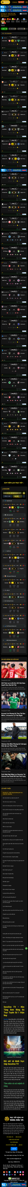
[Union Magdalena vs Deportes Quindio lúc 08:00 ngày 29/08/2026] (14, 472)
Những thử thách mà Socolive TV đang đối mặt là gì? (13, 988)
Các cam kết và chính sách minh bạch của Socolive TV (12, 814)
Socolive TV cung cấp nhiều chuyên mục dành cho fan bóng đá (13, 901)
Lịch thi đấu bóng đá (7, 906)
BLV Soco (22, 28)
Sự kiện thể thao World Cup (9, 893)
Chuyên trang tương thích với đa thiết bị (11, 852)
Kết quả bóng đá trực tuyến (9, 922)
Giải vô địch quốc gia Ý (8, 869)
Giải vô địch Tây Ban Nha (8, 873)
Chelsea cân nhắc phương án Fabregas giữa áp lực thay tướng (14, 745)
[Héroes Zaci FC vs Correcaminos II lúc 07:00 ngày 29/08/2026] (14, 326)
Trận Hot (13, 28)
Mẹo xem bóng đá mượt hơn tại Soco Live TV (12, 954)
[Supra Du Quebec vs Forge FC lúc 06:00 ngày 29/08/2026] (14, 180)
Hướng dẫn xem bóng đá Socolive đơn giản (12, 933)
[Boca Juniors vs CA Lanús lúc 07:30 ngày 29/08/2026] (14, 355)
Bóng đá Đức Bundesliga (8, 877)
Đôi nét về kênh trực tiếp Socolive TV (11, 798)
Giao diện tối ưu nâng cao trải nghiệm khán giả (13, 839)
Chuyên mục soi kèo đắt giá (9, 914)
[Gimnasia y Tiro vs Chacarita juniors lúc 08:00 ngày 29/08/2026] (14, 457)
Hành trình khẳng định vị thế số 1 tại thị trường (12, 805)
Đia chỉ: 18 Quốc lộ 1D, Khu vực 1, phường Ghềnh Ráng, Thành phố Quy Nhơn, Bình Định (13, 1166)
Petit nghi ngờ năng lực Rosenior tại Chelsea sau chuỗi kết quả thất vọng (13, 775)
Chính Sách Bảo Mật (14, 1139)
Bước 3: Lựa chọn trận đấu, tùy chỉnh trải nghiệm (13, 945)
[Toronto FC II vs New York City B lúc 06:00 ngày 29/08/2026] (14, 146)
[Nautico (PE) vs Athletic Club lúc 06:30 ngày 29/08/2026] (14, 224)
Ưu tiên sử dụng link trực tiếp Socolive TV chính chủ (13, 967)
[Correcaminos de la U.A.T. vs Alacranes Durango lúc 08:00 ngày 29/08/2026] (14, 443)
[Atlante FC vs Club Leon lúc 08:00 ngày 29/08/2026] (14, 414)
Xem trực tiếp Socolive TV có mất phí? (11, 992)
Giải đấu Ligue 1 (6, 881)
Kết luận (4, 1002)
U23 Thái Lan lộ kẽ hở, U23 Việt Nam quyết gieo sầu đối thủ (13, 684)
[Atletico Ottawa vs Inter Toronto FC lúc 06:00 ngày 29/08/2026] (14, 161)
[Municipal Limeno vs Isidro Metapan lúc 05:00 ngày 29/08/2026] (14, 72)
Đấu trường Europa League (9, 889)
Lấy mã (14, 1148)
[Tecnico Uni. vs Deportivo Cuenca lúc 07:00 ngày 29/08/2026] (14, 268)
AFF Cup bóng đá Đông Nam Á (9, 897)
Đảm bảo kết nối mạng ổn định (9, 958)
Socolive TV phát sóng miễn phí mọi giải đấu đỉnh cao (13, 861)
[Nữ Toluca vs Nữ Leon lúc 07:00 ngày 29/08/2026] (14, 253)
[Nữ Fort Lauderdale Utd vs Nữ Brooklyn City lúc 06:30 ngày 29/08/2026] (14, 239)
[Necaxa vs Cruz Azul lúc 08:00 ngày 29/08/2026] (14, 399)
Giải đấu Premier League (8, 866)
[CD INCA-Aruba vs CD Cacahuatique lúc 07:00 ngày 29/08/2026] (14, 341)
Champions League (7, 885)
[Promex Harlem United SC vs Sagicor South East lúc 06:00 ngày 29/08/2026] (14, 195)
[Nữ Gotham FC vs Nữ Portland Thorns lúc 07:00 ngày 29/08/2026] (14, 312)
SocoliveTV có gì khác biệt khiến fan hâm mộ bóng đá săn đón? (13, 831)
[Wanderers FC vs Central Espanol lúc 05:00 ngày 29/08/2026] (14, 58)
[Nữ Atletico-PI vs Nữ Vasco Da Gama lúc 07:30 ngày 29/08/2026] (14, 385)
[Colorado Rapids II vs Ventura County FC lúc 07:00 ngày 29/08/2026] (14, 297)
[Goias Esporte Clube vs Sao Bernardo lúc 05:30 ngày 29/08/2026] (14, 102)
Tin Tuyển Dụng (14, 1142)
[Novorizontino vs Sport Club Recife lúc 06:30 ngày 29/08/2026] (14, 209)
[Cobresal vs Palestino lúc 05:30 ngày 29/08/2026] (14, 87)
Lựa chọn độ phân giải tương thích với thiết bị (12, 962)
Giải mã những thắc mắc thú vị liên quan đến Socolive (12, 972)
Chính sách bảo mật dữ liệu (9, 822)
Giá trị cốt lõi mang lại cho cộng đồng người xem (13, 809)
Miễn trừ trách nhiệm (7, 826)
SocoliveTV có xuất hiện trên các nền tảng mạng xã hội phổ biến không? (13, 977)
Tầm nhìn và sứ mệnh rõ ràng (9, 801)
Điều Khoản (18, 1137)
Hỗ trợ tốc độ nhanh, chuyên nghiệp (10, 856)
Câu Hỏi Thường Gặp (11, 1145)
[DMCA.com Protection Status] (14, 1178)
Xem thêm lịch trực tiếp (13, 483)
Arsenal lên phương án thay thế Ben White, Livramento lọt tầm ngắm (13, 714)
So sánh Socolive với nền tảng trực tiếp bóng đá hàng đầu (13, 926)
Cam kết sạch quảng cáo (8, 849)
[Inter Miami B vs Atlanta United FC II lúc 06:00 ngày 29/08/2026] (14, 117)
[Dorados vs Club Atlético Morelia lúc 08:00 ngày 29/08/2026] (14, 428)
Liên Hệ (20, 1145)
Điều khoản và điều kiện (8, 818)
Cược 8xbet (21, 2)
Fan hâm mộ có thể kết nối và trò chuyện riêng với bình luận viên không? (14, 983)
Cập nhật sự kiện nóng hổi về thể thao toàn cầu (13, 910)
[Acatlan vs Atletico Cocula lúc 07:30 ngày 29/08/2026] (14, 370)
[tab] (3, 21)
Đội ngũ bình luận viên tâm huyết (10, 835)
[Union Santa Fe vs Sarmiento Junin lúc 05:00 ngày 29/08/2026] (14, 43)
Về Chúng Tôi (10, 1137)
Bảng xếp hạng (6, 918)
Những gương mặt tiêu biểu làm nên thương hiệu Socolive (13, 950)
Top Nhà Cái (14, 2)
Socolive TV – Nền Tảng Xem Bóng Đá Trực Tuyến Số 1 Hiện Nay (13, 793)
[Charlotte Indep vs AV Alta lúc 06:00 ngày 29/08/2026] (14, 131)
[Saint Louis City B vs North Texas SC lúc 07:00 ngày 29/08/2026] (14, 282)
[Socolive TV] (5, 2)
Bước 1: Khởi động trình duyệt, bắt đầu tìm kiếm (13, 937)
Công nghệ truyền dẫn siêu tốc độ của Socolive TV (13, 844)
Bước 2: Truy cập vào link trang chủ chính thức (13, 941)
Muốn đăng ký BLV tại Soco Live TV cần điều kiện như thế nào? (13, 997)
